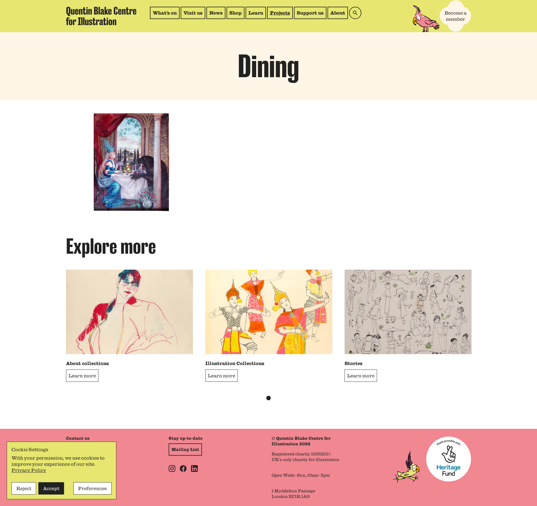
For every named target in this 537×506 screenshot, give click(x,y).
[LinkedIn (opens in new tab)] (194, 468)
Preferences (92, 488)
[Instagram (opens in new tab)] (172, 468)
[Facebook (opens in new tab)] (183, 468)
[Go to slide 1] (268, 398)
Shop (236, 14)
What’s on (165, 12)
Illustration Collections (234, 363)
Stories (353, 363)
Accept (51, 488)
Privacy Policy (28, 470)
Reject (23, 488)
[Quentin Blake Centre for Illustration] (101, 16)
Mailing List (185, 449)
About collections (87, 363)
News (216, 12)
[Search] (355, 13)
